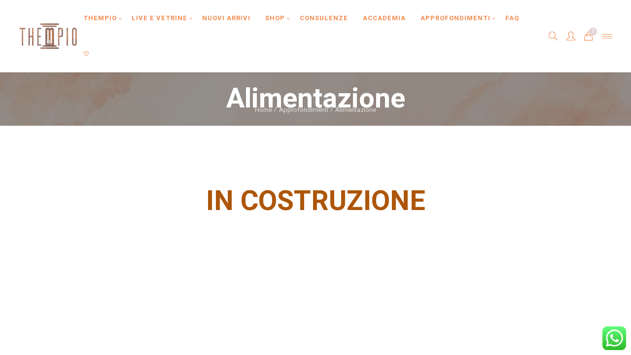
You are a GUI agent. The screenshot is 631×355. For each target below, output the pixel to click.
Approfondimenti (303, 109)
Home (263, 109)
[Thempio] (48, 36)
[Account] (570, 36)
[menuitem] (100, 18)
